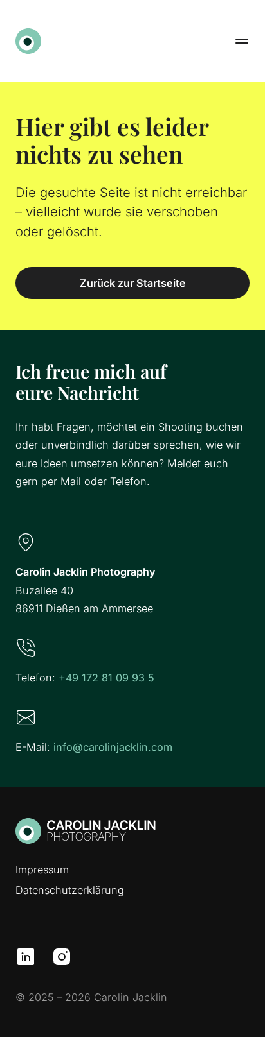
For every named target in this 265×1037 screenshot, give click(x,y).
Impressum (42, 869)
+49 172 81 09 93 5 (106, 677)
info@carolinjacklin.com (112, 747)
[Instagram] (61, 956)
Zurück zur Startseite (133, 283)
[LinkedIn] (25, 956)
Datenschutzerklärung (69, 890)
